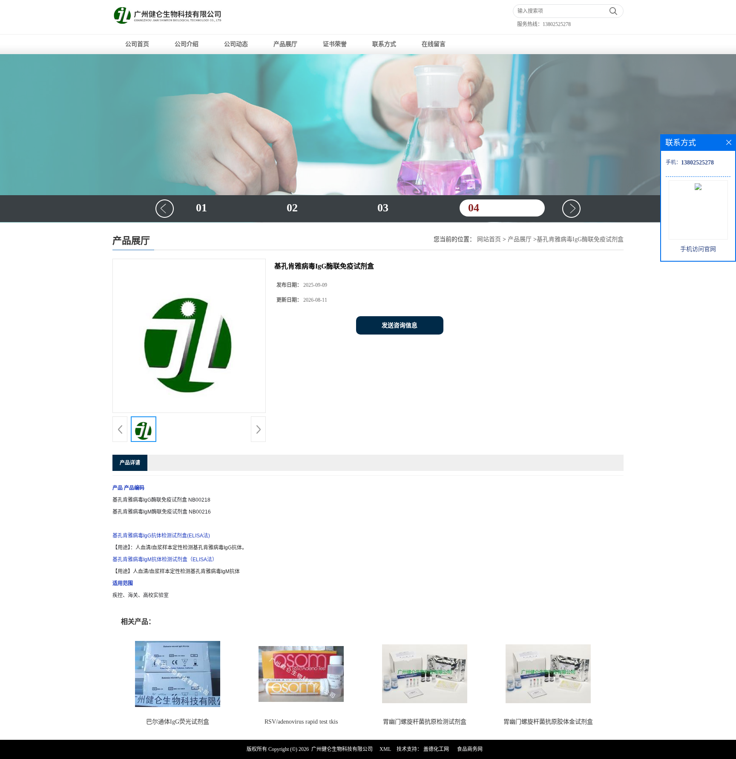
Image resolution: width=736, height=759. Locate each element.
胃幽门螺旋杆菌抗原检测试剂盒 (424, 722)
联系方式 (384, 44)
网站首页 (489, 239)
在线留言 (434, 44)
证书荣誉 (335, 44)
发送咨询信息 (399, 325)
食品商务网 (470, 749)
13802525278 (557, 24)
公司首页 (137, 44)
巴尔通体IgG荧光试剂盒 (177, 722)
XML (385, 749)
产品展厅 (285, 44)
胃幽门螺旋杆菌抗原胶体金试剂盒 (548, 722)
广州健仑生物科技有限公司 (342, 749)
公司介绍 (186, 44)
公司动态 (236, 44)
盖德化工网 (436, 749)
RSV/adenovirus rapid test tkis (301, 722)
